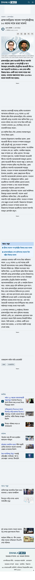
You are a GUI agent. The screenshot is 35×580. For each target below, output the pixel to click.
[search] (29, 2)
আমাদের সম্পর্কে (9, 564)
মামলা (4, 364)
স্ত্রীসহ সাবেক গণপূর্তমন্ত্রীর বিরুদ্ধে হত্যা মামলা (18, 248)
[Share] (17, 34)
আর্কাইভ (22, 564)
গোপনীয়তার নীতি (8, 560)
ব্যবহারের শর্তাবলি (20, 560)
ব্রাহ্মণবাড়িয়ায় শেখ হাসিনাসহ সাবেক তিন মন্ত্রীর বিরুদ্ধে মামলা (17, 253)
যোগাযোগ (29, 560)
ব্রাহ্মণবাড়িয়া (10, 17)
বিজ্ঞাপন (28, 564)
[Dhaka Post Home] (17, 553)
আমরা (17, 564)
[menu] (32, 2)
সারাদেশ (3, 17)
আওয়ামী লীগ (11, 364)
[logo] (9, 2)
